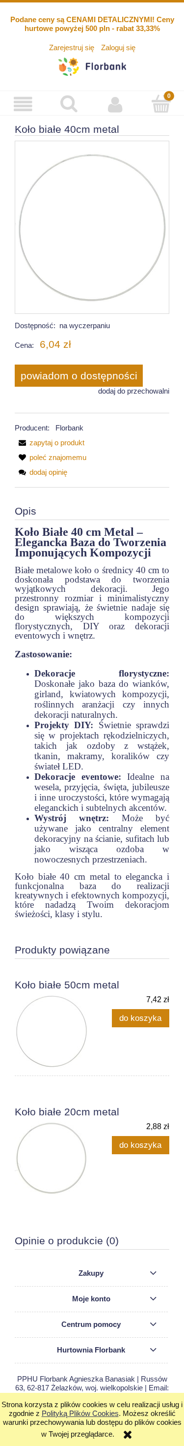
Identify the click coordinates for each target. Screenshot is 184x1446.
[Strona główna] (92, 65)
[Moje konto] (115, 104)
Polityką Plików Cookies (80, 1413)
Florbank (69, 428)
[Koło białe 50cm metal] (53, 1031)
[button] (23, 104)
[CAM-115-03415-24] (92, 227)
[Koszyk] (161, 103)
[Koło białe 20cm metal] (53, 1158)
